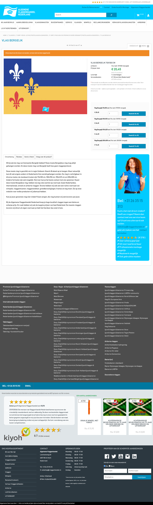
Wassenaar (58, 299)
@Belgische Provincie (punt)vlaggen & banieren (21, 296)
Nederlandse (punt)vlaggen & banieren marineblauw (22, 313)
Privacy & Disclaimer (68, 503)
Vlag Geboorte (110, 326)
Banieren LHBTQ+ (111, 369)
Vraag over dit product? (44, 157)
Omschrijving (9, 157)
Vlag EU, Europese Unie (113, 299)
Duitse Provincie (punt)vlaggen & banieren (19, 290)
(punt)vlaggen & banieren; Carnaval (118, 315)
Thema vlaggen (110, 287)
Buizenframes (57, 22)
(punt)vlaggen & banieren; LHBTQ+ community (122, 293)
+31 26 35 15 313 (47, 467)
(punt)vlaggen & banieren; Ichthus (117, 309)
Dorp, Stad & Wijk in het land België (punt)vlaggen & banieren (76, 379)
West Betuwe (59, 296)
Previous (7, 410)
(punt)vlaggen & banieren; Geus (116, 330)
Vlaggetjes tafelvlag (10, 328)
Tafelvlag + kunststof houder (13, 332)
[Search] (111, 15)
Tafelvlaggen (7, 322)
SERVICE (69, 22)
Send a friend (29, 157)
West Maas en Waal (61, 290)
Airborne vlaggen (111, 341)
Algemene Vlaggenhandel (140, 7)
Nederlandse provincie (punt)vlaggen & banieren (21, 293)
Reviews (19, 157)
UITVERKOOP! (24, 28)
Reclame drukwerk (101, 22)
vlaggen (78, 22)
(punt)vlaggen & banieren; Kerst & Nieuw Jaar (121, 296)
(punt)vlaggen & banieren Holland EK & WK (120, 306)
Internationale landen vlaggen (14, 302)
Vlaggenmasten (42, 22)
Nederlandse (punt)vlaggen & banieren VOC (19, 310)
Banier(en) (109, 359)
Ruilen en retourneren (90, 8)
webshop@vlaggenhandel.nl (131, 227)
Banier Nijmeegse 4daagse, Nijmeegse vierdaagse (123, 366)
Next (72, 410)
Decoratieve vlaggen (112, 375)
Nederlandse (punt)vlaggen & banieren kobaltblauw (22, 316)
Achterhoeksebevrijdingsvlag (116, 345)
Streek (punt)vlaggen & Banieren (66, 309)
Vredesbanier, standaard (114, 363)
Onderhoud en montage (120, 7)
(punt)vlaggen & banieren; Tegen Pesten (119, 333)
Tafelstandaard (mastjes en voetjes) (16, 325)
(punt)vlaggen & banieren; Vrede (117, 302)
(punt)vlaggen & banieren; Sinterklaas (119, 312)
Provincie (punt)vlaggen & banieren (16, 287)
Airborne (141, 22)
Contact (107, 7)
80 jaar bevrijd (7, 22)
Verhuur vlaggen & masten (123, 22)
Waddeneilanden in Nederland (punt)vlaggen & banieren (75, 376)
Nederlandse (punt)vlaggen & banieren (17, 307)
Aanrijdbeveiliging (24, 22)
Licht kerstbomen (8, 28)
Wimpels (87, 22)
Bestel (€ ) (134, 114)
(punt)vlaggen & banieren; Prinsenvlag (119, 290)
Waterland (58, 306)
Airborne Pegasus (111, 348)
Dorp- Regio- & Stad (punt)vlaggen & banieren (71, 287)
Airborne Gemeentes (112, 354)
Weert (56, 293)
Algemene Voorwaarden (8, 503)
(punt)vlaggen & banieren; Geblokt (117, 323)
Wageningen (58, 302)
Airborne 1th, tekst (111, 351)
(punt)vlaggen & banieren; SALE (116, 336)
